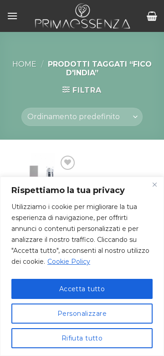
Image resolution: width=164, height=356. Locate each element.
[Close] (154, 184)
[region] (82, 266)
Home (24, 64)
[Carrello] (152, 16)
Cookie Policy (68, 261)
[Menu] (12, 16)
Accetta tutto (82, 289)
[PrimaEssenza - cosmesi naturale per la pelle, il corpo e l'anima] (82, 16)
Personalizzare (82, 313)
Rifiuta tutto (82, 338)
